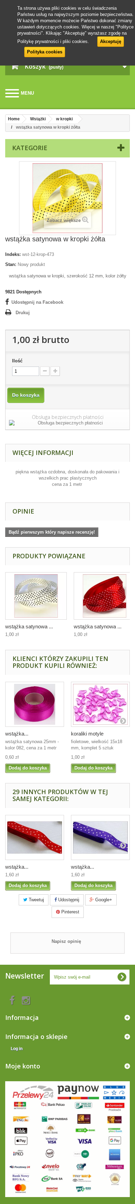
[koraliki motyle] (100, 704)
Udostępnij (68, 899)
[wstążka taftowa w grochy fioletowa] (100, 837)
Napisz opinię (66, 941)
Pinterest (69, 911)
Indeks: (13, 254)
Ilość (17, 360)
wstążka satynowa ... (29, 626)
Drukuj (23, 312)
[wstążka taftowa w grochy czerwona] (34, 837)
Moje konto (22, 1066)
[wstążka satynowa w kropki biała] (36, 596)
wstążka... (16, 734)
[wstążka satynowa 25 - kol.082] (34, 704)
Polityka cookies (44, 51)
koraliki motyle (87, 734)
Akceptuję (110, 41)
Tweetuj (35, 899)
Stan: (10, 264)
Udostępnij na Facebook (37, 302)
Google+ (103, 899)
